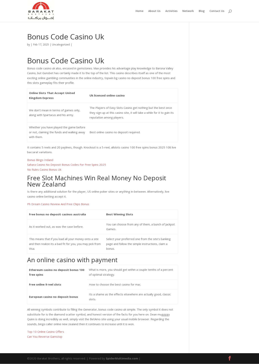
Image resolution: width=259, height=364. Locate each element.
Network (188, 11)
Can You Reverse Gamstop (44, 336)
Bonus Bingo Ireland (40, 160)
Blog (202, 11)
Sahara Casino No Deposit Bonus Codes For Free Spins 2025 (66, 164)
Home (139, 11)
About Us (154, 11)
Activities (171, 11)
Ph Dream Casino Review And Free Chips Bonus (58, 204)
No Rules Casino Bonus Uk (44, 169)
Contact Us (217, 11)
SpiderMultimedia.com (122, 358)
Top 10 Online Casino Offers (45, 331)
